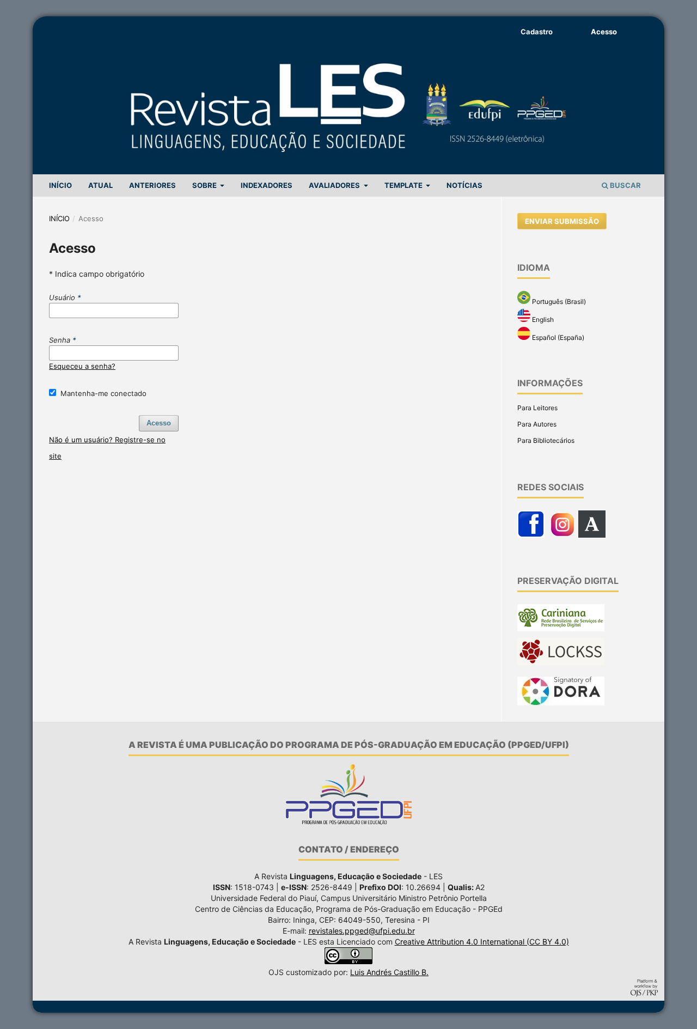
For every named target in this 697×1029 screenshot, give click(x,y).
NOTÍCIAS (464, 185)
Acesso (604, 31)
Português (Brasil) (558, 301)
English (542, 319)
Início (59, 218)
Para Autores (537, 424)
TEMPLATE (404, 185)
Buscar (624, 185)
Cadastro (537, 31)
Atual (100, 185)
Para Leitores (537, 408)
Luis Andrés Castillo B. (389, 972)
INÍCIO (60, 185)
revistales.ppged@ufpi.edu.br (362, 930)
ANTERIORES (152, 185)
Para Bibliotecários (545, 440)
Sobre (205, 185)
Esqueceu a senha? (82, 366)
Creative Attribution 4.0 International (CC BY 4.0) (482, 941)
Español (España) (557, 337)
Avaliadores (335, 185)
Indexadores (266, 185)
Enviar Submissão (562, 221)
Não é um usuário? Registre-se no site (107, 447)
